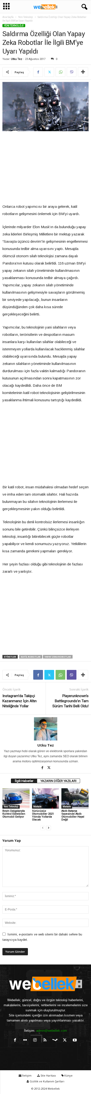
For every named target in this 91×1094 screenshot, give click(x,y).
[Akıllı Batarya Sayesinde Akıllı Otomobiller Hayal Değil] (75, 798)
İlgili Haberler (24, 781)
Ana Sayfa (8, 17)
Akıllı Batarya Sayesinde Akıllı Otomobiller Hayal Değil (72, 815)
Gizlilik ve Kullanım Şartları (46, 1081)
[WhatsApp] (60, 72)
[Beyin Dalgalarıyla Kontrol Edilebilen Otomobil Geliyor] (16, 798)
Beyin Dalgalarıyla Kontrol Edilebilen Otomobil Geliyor (13, 813)
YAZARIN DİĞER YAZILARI (58, 781)
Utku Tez (16, 59)
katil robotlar (31, 656)
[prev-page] (42, 827)
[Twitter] (49, 72)
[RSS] (46, 1040)
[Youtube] (75, 1040)
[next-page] (48, 827)
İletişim (26, 1075)
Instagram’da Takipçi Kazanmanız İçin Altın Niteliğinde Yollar (19, 701)
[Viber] (71, 72)
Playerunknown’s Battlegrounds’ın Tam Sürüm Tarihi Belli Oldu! (70, 701)
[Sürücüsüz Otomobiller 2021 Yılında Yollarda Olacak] (45, 798)
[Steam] (56, 1040)
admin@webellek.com (51, 1030)
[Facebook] (38, 72)
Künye (68, 1075)
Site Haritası (48, 1075)
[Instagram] (36, 1040)
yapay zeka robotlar (58, 656)
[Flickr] (26, 1040)
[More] (83, 72)
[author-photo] (45, 728)
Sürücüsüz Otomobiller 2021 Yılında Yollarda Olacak (43, 815)
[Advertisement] (45, 166)
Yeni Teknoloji (25, 17)
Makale (37, 806)
